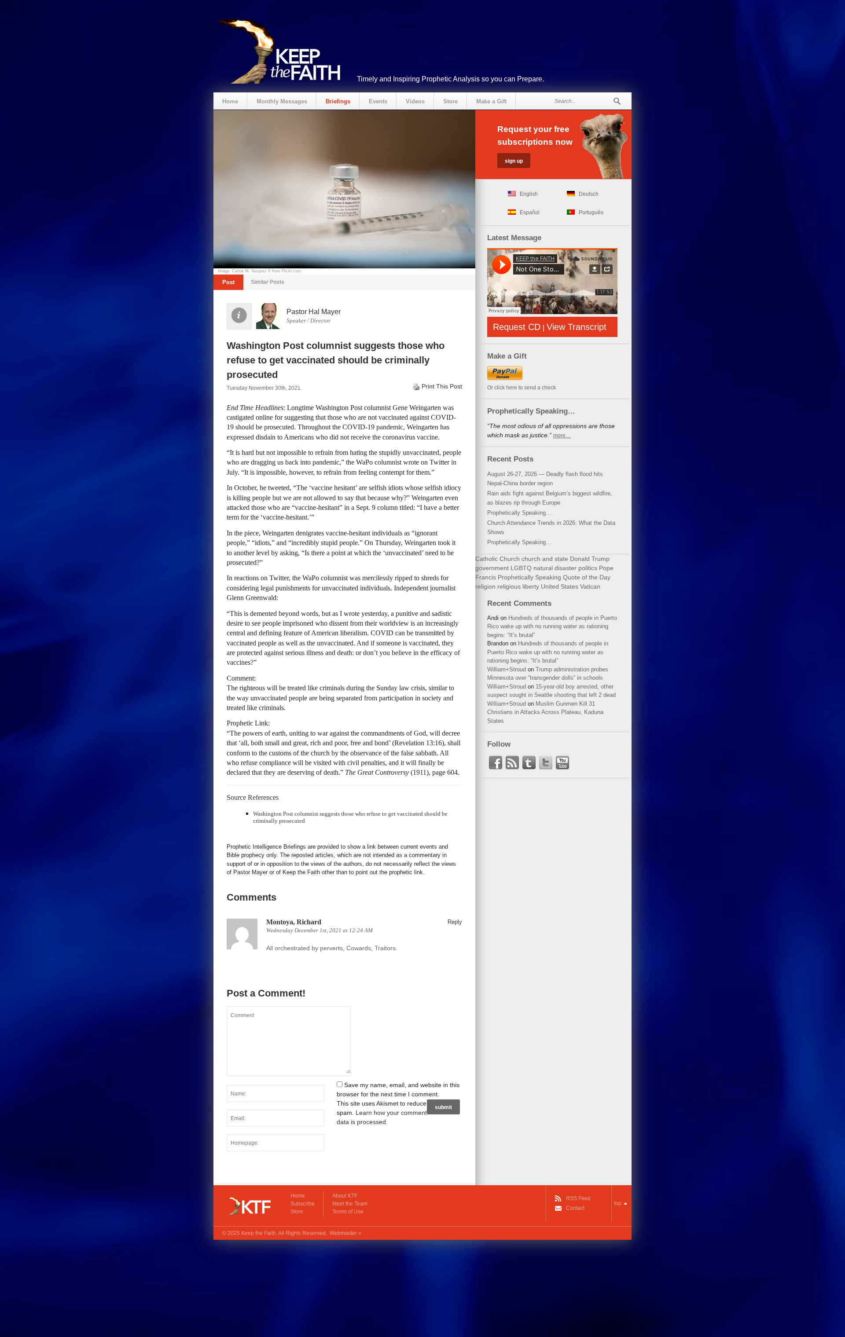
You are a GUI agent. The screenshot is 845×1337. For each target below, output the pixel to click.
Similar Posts (267, 282)
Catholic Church (497, 558)
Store (450, 101)
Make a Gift (491, 101)
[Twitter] (546, 763)
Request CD (516, 327)
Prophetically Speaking (529, 577)
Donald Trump (590, 558)
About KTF (344, 1196)
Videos (415, 101)
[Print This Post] (416, 386)
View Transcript (576, 327)
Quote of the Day (586, 577)
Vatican (590, 586)
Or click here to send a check (521, 388)
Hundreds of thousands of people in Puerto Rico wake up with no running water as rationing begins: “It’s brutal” (552, 626)
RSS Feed (578, 1198)
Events (378, 101)
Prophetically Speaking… (519, 512)
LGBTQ (521, 567)
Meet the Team (349, 1204)
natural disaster (555, 567)
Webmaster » (345, 1233)
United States (559, 586)
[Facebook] (496, 763)
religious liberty (518, 586)
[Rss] (512, 763)
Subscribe (302, 1204)
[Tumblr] (529, 763)
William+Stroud (506, 669)
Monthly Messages (282, 101)
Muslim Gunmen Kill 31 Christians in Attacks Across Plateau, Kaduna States (545, 712)
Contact (575, 1208)
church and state (545, 558)
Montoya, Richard (293, 922)
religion (485, 586)
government (492, 567)
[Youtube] (562, 763)
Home (230, 101)
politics (587, 567)
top (617, 1203)
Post (228, 282)
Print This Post (442, 386)
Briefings (338, 101)
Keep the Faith (258, 1233)
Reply (455, 922)
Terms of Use (348, 1212)
